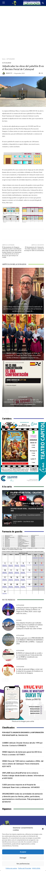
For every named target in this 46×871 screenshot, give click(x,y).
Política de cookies (11, 868)
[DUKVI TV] (4, 73)
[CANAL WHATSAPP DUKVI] (23, 703)
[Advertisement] (23, 31)
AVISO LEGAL (36, 868)
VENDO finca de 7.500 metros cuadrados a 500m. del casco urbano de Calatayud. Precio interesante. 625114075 (22, 763)
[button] (43, 829)
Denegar (23, 858)
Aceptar (23, 852)
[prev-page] (3, 411)
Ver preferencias (23, 864)
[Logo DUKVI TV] (14, 3)
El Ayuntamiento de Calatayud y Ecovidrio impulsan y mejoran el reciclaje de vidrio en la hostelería (34, 248)
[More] (31, 234)
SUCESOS (18, 620)
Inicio (3, 59)
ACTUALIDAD (11, 59)
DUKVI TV (9, 73)
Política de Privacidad (24, 868)
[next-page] (7, 411)
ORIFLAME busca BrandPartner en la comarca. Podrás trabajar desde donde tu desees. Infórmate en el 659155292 (23, 775)
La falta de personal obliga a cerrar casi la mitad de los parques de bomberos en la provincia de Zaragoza (29, 671)
